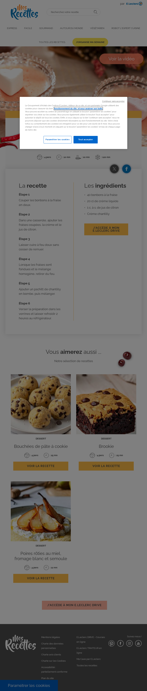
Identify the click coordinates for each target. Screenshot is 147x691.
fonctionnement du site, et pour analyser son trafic (78, 108)
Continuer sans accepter (113, 101)
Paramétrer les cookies (58, 139)
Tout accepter (85, 139)
